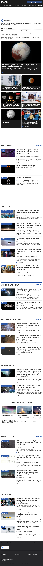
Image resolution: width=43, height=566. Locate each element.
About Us (3, 552)
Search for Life (5, 441)
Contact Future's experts (19, 552)
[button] (39, 2)
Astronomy (17, 5)
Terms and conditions (32, 552)
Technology (5, 498)
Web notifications (18, 557)
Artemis (3, 266)
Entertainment (32, 5)
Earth (3, 335)
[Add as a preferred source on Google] (5, 547)
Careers (29, 557)
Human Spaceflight (6, 238)
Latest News (7, 20)
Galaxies (4, 289)
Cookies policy (17, 554)
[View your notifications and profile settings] (35, 2)
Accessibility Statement (32, 554)
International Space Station (6, 211)
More (39, 5)
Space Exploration (8, 5)
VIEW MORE (38, 145)
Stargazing (24, 5)
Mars (3, 347)
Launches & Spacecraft (7, 223)
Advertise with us (4, 557)
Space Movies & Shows (6, 386)
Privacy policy (3, 554)
